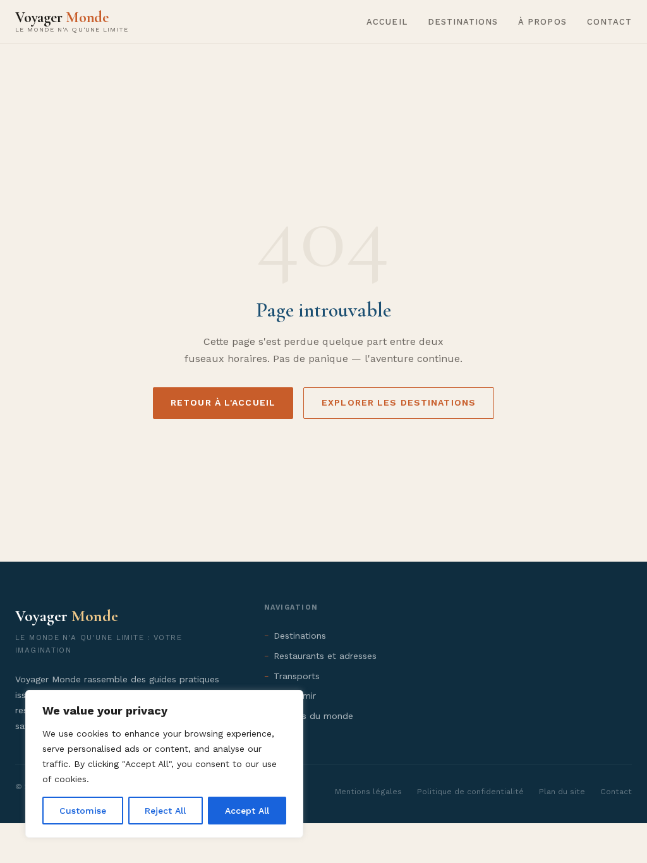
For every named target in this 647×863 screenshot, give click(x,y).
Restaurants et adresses (325, 656)
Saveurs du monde (313, 716)
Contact (609, 22)
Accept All (247, 811)
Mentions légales (368, 791)
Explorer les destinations (399, 402)
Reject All (165, 811)
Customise (82, 811)
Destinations (463, 22)
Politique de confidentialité (470, 791)
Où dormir (295, 696)
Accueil (386, 22)
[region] (164, 764)
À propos (542, 22)
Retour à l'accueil (223, 402)
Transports (297, 676)
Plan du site (562, 791)
